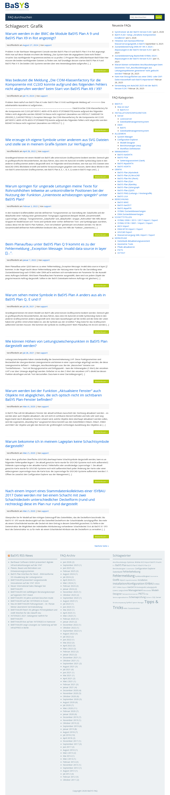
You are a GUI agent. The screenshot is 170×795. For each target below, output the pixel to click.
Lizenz (115, 590)
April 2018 (67, 738)
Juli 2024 (67, 577)
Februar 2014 (69, 762)
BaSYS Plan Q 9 (145, 565)
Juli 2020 (67, 705)
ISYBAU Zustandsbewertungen (131, 211)
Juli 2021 (67, 669)
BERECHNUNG (121, 199)
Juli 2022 (67, 636)
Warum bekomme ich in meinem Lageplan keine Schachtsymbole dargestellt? (57, 443)
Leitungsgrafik (151, 587)
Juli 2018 (67, 735)
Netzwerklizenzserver (130, 594)
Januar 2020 (68, 714)
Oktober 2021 (69, 660)
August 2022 (69, 633)
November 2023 (70, 592)
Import (122, 580)
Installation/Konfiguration (128, 583)
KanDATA (131, 587)
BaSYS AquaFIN (124, 208)
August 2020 (69, 702)
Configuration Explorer (127, 139)
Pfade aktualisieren (126, 247)
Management (135, 590)
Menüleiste (147, 590)
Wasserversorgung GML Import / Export (136, 235)
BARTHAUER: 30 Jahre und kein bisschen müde (32, 597)
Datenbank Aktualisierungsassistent (133, 241)
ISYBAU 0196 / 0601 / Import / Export (135, 223)
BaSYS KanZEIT (124, 205)
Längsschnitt (123, 590)
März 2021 (68, 681)
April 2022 (67, 645)
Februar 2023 (69, 618)
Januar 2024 (68, 589)
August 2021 (69, 666)
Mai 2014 (67, 756)
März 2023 (68, 615)
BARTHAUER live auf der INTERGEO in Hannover (33, 621)
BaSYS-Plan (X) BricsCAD (128, 175)
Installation (142, 580)
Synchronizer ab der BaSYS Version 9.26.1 (134, 31)
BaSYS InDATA (124, 166)
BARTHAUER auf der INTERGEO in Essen (29, 601)
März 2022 (68, 648)
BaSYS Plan (121, 565)
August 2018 (69, 732)
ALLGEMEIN (120, 133)
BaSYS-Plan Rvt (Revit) (127, 178)
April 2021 (67, 678)
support (48, 45)
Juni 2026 (67, 562)
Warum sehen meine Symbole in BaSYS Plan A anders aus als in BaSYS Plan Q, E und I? (55, 297)
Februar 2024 (69, 586)
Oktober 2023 (69, 595)
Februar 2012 (69, 776)
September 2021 (71, 663)
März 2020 (68, 708)
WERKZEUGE (121, 238)
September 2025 (71, 565)
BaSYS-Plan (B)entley (127, 184)
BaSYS (123, 127)
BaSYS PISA (122, 157)
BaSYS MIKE (123, 202)
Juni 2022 (67, 639)
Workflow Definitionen (130, 148)
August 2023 (69, 601)
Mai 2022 (67, 642)
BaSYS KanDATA (124, 154)
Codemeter (130, 569)
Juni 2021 (67, 672)
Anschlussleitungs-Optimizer (123, 562)
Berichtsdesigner (119, 568)
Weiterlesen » (101, 70)
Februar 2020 (69, 711)
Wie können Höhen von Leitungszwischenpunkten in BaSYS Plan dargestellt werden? (56, 343)
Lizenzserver (126, 118)
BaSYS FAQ (92, 790)
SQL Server (156, 597)
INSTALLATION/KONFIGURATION (130, 112)
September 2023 (71, 597)
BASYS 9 (118, 103)
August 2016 (69, 750)
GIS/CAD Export (124, 232)
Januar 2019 (68, 729)
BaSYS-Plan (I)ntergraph (128, 187)
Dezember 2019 (70, 717)
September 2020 (71, 699)
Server (120, 115)
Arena (137, 562)
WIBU (126, 608)
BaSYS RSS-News (22, 555)
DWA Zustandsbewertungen (130, 214)
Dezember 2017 (70, 741)
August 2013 (69, 770)
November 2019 (70, 720)
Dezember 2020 (70, 690)
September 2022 (71, 630)
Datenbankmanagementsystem (134, 121)
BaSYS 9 (153, 562)
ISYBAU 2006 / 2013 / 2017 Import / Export (137, 220)
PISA (146, 594)
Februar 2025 (69, 571)
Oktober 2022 (69, 627)
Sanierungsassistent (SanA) (132, 160)
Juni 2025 (67, 568)
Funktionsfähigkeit (142, 576)
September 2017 (71, 744)
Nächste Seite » (102, 546)
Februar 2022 (69, 651)
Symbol (129, 602)
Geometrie (154, 576)
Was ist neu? (123, 106)
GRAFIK (118, 169)
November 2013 (70, 764)
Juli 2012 (67, 773)
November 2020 (70, 693)
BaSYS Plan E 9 (133, 565)
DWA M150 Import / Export (130, 229)
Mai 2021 (67, 675)
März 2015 (68, 753)
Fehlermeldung (124, 576)
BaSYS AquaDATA (125, 163)
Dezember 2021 (70, 657)
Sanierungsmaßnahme (120, 597)
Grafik (116, 579)
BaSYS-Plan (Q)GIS (125, 190)
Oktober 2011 (69, 779)
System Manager (125, 136)
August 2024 (69, 574)
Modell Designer (127, 142)
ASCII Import (123, 226)
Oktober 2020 (69, 696)
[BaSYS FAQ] (17, 9)
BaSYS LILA (122, 196)
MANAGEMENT (122, 151)
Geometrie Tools (125, 244)
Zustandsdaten (134, 608)
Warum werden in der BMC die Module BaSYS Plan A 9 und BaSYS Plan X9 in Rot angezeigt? (52, 35)
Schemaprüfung (137, 597)
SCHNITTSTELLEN (123, 217)
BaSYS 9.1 (124, 109)
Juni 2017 (67, 747)
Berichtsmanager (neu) (130, 145)
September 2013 (71, 768)
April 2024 (67, 580)
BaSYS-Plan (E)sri (125, 181)
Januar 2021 (68, 687)
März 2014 (68, 758)
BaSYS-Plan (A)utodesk (127, 172)
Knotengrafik (141, 587)
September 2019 (71, 726)
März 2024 (68, 583)
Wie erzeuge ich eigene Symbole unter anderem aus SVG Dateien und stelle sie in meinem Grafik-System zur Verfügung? (57, 141)
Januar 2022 (68, 654)
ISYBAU (149, 583)
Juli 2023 (67, 603)
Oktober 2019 (69, 723)
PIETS (120, 250)
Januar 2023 (68, 621)
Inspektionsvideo (131, 580)
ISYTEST (121, 253)
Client (119, 124)
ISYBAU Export (122, 587)
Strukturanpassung (119, 603)
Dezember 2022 (70, 624)
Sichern (149, 597)
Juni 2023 (67, 606)
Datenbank (117, 572)
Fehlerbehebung (131, 571)
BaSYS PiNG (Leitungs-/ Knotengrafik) (134, 193)
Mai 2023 (67, 609)
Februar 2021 (69, 684)
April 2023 (67, 612)
